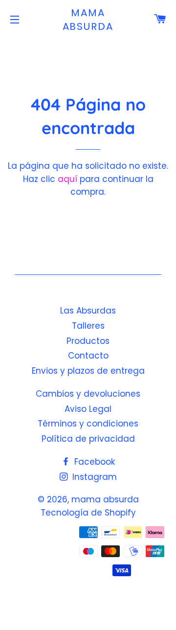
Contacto (88, 355)
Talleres (88, 326)
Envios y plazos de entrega (88, 371)
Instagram (93, 477)
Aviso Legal (88, 409)
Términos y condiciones (88, 423)
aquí (67, 179)
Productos (88, 341)
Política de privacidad (88, 439)
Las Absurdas (88, 310)
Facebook (93, 462)
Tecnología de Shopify (88, 512)
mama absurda (88, 19)
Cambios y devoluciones (88, 394)
